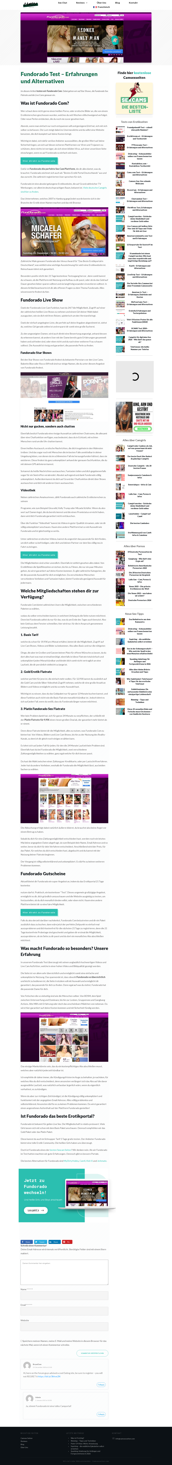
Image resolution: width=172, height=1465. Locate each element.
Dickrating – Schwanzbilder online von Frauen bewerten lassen (140, 156)
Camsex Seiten (26, 1438)
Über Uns (24, 1447)
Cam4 (82, 1160)
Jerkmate (102, 1160)
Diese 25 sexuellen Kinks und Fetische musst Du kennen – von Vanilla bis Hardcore (139, 711)
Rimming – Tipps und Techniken (83, 1441)
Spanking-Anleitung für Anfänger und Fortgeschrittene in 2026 (139, 661)
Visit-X (89, 1160)
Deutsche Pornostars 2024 (139, 600)
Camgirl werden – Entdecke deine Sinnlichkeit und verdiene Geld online (139, 218)
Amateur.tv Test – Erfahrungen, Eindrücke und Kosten (139, 294)
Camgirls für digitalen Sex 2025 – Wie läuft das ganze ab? (139, 339)
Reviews (24, 1441)
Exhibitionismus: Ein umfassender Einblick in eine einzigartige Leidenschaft (140, 691)
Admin (38, 1397)
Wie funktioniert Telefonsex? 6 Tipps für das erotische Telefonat (140, 681)
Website (25, 1320)
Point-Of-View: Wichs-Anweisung (84, 1444)
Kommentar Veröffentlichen (92, 1353)
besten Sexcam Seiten (60, 1149)
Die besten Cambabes (139, 523)
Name (27, 1289)
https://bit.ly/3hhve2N (49, 1376)
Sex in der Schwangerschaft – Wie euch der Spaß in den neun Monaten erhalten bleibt (140, 651)
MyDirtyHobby (71, 1160)
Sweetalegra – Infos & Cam (139, 485)
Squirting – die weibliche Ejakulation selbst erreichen (87, 1447)
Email (26, 1304)
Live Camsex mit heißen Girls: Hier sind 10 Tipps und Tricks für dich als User (139, 228)
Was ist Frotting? (77, 1438)
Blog (22, 1444)
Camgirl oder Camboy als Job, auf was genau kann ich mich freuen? (139, 448)
